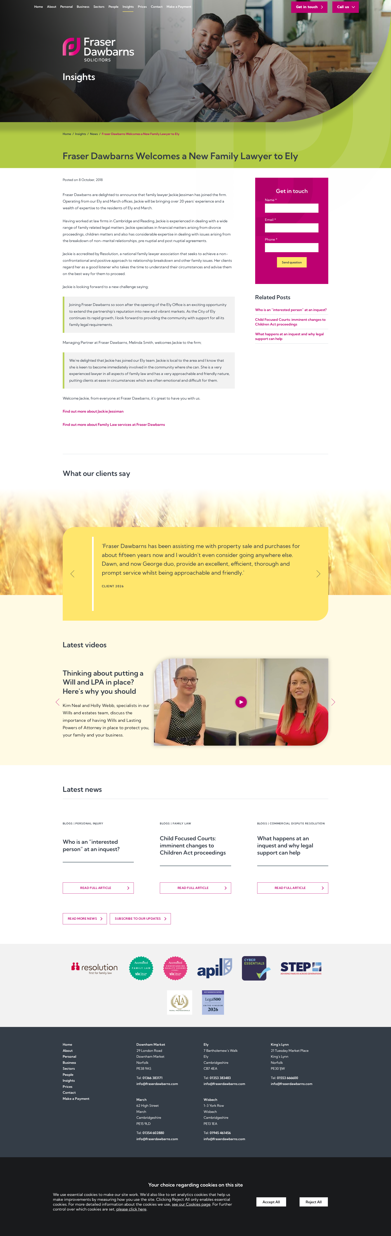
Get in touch (307, 7)
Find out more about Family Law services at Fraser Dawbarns (114, 424)
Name (269, 200)
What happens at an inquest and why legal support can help (285, 845)
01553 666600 (287, 1078)
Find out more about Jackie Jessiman (93, 411)
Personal (66, 7)
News (94, 134)
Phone (270, 239)
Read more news (82, 918)
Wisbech (210, 1100)
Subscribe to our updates (138, 918)
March (141, 1100)
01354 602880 (153, 1133)
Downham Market (150, 1044)
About (51, 7)
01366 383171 (153, 1078)
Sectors (98, 7)
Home (38, 7)
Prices (142, 7)
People (114, 7)
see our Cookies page (191, 1204)
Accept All (271, 1202)
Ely (206, 1044)
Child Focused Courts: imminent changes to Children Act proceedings (193, 845)
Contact (157, 7)
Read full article (95, 888)
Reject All (314, 1202)
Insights (128, 7)
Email (269, 220)
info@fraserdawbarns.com (157, 1084)
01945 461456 (220, 1133)
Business (83, 7)
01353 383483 (220, 1078)
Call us (343, 7)
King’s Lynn (280, 1044)
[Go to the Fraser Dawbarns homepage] (195, 49)
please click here (131, 1209)
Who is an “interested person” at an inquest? (291, 310)
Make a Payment (179, 7)
